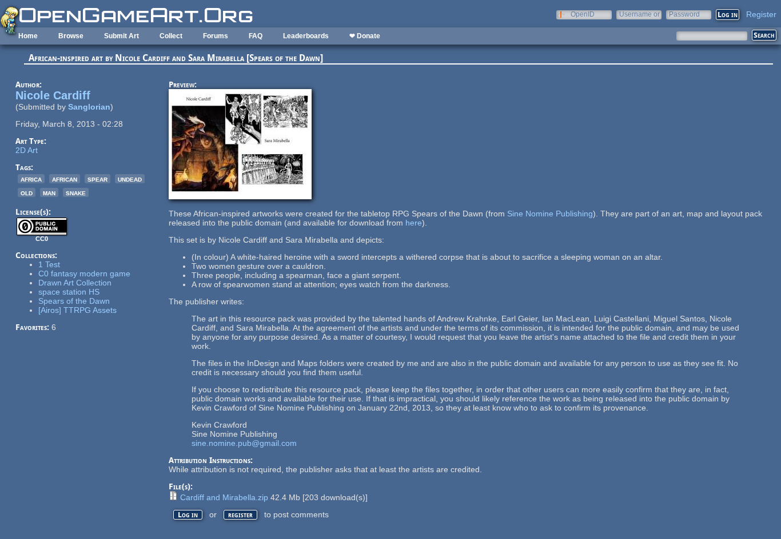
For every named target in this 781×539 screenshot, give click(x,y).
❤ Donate (364, 36)
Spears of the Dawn (74, 300)
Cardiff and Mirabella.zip (224, 497)
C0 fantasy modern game (84, 273)
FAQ (255, 36)
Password (684, 14)
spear (97, 178)
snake (76, 192)
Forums (215, 36)
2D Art (26, 150)
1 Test (49, 264)
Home (28, 36)
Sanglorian (89, 106)
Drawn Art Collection (74, 282)
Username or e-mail (639, 14)
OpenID (583, 14)
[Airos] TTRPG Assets (77, 310)
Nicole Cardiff (52, 95)
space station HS (68, 291)
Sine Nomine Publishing (550, 213)
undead (130, 178)
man (49, 192)
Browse (70, 36)
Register (761, 14)
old (27, 192)
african (64, 178)
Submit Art (121, 36)
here (413, 222)
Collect (171, 36)
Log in (188, 514)
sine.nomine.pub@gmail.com (244, 443)
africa (31, 178)
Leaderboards (306, 36)
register (240, 514)
